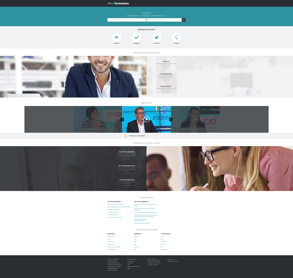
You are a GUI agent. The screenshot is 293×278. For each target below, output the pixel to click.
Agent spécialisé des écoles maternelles (118, 207)
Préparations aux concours (113, 266)
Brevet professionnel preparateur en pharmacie (144, 209)
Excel (108, 239)
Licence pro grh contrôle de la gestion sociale (145, 205)
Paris (162, 236)
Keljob (128, 268)
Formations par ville (112, 261)
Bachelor (136, 236)
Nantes (163, 244)
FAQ (128, 264)
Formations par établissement (114, 264)
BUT (135, 249)
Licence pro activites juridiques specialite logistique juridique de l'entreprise (146, 215)
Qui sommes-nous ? (132, 259)
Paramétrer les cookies (152, 264)
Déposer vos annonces (172, 261)
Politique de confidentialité (153, 261)
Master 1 (136, 247)
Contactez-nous (131, 261)
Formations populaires (112, 268)
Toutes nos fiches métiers (114, 217)
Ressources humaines (113, 247)
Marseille (163, 242)
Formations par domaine (113, 263)
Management (111, 236)
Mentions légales (151, 259)
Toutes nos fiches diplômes (142, 223)
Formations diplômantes (113, 259)
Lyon (162, 239)
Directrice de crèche (113, 212)
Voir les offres (166, 67)
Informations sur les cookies (154, 263)
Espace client (170, 259)
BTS (135, 239)
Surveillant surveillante (114, 209)
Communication (112, 249)
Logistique (110, 244)
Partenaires (130, 263)
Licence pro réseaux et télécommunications (140, 219)
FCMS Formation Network (133, 266)
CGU (157, 259)
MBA (135, 242)
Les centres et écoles (112, 270)
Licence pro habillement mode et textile (145, 212)
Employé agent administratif (115, 204)
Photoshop (110, 242)
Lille (162, 247)
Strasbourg (164, 249)
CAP (135, 244)
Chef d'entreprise (112, 215)
